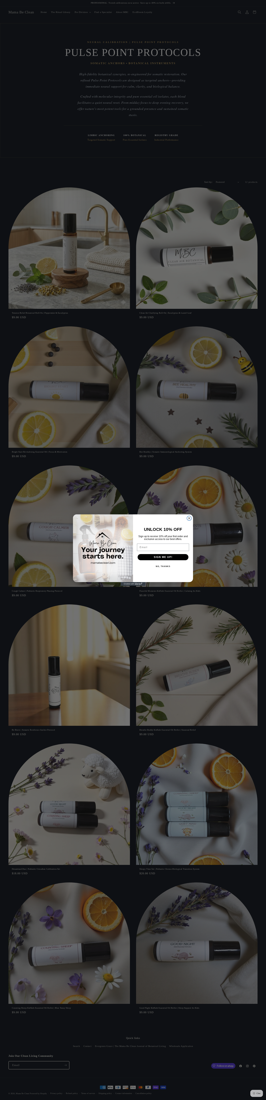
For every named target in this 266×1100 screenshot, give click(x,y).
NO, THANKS (163, 566)
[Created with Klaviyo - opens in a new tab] (133, 584)
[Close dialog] (189, 518)
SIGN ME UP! (163, 557)
